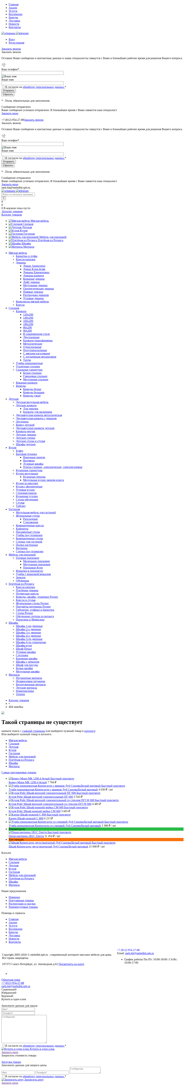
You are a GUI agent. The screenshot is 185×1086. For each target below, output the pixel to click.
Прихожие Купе (33, 567)
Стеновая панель (26, 493)
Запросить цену (34, 1079)
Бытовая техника (26, 454)
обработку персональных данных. (44, 87)
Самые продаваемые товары (18, 772)
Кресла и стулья (25, 600)
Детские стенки (25, 437)
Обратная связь (10, 979)
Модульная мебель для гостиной (36, 512)
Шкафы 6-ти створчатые (31, 642)
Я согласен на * (35, 1045)
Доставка (14, 20)
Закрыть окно (9, 113)
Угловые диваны (33, 298)
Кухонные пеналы (34, 476)
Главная (13, 4)
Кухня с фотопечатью (29, 486)
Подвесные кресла (27, 593)
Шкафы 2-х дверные (28, 629)
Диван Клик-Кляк (34, 269)
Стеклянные (30, 522)
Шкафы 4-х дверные (28, 635)
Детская (27, 227)
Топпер (20, 694)
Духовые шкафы (33, 463)
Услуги (13, 10)
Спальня (28, 224)
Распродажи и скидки (22, 903)
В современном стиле (36, 333)
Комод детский (25, 424)
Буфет (19, 450)
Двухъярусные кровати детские (35, 428)
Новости (14, 23)
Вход (12, 39)
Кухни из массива (27, 483)
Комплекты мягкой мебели (32, 301)
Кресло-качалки (25, 259)
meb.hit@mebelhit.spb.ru (139, 953)
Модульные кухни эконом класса (43, 480)
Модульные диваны (35, 285)
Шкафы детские (26, 444)
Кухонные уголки (27, 496)
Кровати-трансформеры (38, 340)
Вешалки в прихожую (29, 570)
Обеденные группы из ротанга (35, 616)
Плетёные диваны (27, 590)
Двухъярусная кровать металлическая (39, 415)
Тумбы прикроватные (29, 363)
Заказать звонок (11, 48)
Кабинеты (22, 528)
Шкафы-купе (24, 645)
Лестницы (22, 421)
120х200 (28, 314)
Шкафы (26, 243)
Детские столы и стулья (30, 441)
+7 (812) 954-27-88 (12, 119)
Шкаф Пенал (24, 648)
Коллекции (15, 14)
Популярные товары (21, 900)
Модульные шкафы (28, 671)
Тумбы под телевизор (29, 535)
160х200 (28, 321)
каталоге (89, 730)
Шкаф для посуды (27, 664)
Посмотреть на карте (71, 964)
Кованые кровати (26, 382)
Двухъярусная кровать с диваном (36, 418)
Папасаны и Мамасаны (30, 619)
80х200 (27, 327)
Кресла (20, 304)
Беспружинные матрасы (31, 684)
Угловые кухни (25, 489)
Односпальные (32, 346)
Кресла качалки (25, 587)
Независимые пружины (30, 681)
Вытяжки (29, 460)
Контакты (15, 27)
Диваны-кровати (33, 275)
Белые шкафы (24, 668)
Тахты (27, 359)
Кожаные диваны (34, 278)
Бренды (13, 17)
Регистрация (16, 42)
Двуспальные (31, 337)
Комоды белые (32, 389)
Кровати (21, 311)
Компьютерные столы (29, 538)
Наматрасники (25, 690)
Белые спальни (32, 372)
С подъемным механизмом (39, 356)
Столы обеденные (27, 499)
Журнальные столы (28, 515)
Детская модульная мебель (32, 402)
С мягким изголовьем (36, 353)
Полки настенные (27, 544)
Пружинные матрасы (29, 677)
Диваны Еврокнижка (36, 272)
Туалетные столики (28, 366)
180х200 (28, 324)
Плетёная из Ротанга (50, 240)
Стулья (20, 502)
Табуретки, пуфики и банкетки (35, 609)
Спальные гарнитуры (29, 369)
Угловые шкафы (26, 652)
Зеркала (20, 577)
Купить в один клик (42, 1048)
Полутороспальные (35, 350)
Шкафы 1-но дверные (29, 626)
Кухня (23, 230)
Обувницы (22, 580)
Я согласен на (35, 87)
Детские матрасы (26, 687)
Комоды (21, 385)
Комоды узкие (32, 395)
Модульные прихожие (36, 564)
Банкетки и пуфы (26, 256)
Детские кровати (26, 405)
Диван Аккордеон (34, 265)
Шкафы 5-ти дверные (29, 639)
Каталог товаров (12, 211)
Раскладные (30, 518)
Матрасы (28, 246)
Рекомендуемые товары (23, 906)
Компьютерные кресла (30, 525)
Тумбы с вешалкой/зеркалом (33, 574)
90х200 (27, 330)
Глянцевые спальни (35, 376)
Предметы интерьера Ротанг (33, 606)
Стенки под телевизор (29, 551)
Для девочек (30, 408)
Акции (13, 7)
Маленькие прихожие (36, 561)
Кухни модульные (27, 473)
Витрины (21, 548)
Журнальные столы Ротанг (32, 603)
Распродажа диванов (36, 295)
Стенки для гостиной (29, 541)
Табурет (21, 505)
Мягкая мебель (40, 220)
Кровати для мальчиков (37, 411)
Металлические (32, 343)
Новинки (14, 897)
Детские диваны (26, 434)
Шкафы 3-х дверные (28, 632)
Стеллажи (22, 655)
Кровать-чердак (25, 431)
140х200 (28, 317)
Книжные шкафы (26, 658)
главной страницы (33, 730)
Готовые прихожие (27, 557)
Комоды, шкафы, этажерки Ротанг (37, 596)
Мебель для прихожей (52, 237)
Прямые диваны (33, 291)
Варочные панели (34, 457)
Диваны (21, 262)
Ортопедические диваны (38, 288)
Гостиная (29, 233)
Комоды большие (33, 392)
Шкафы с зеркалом (27, 661)
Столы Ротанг (24, 613)
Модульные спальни (35, 379)
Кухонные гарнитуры (29, 470)
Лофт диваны (31, 282)
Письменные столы (28, 531)
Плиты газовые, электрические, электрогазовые (52, 467)
